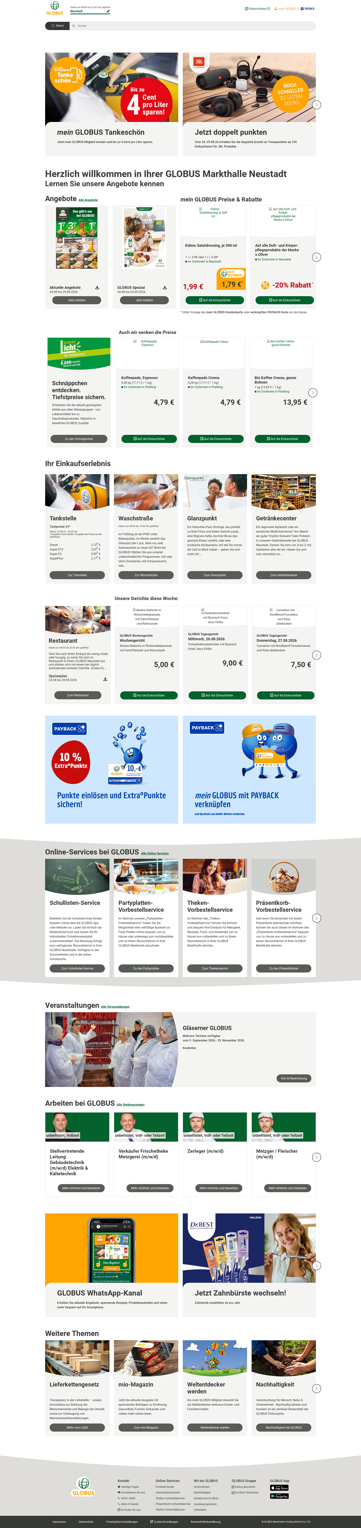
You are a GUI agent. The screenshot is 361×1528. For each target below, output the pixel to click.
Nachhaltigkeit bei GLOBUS (284, 1427)
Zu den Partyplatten (146, 968)
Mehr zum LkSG (77, 1427)
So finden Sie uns (130, 1509)
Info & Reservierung (294, 1078)
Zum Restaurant (78, 695)
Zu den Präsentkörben (283, 968)
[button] (57, 26)
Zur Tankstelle (77, 575)
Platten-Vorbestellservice (170, 1509)
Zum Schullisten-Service (77, 968)
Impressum (59, 1521)
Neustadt (76, 11)
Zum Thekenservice (215, 968)
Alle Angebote (88, 200)
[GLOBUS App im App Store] (280, 1488)
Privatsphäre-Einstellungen (122, 1521)
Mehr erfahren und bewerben (81, 1188)
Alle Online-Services (155, 853)
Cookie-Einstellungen (165, 1521)
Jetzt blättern (76, 300)
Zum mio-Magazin (146, 1427)
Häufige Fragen (130, 1486)
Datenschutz (86, 1521)
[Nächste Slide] (316, 104)
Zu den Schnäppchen (79, 439)
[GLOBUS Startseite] (54, 8)
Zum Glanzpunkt (215, 575)
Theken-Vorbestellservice (170, 1498)
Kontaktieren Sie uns (133, 1492)
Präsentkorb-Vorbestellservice (173, 1503)
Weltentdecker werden (214, 1427)
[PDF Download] (105, 679)
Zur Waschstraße (146, 575)
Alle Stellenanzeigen (131, 1104)
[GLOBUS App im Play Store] (279, 1496)
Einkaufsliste (257, 9)
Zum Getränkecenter (283, 575)
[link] (111, 104)
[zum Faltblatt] (76, 237)
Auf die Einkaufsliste (216, 300)
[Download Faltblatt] (97, 287)
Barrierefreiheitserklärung (206, 1521)
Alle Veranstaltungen (115, 1007)
